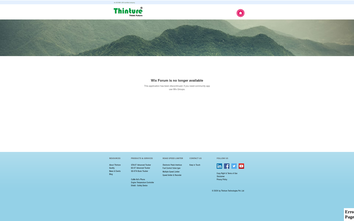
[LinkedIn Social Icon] (219, 166)
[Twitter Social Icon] (234, 166)
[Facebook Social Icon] (226, 166)
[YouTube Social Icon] (241, 166)
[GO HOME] (240, 13)
